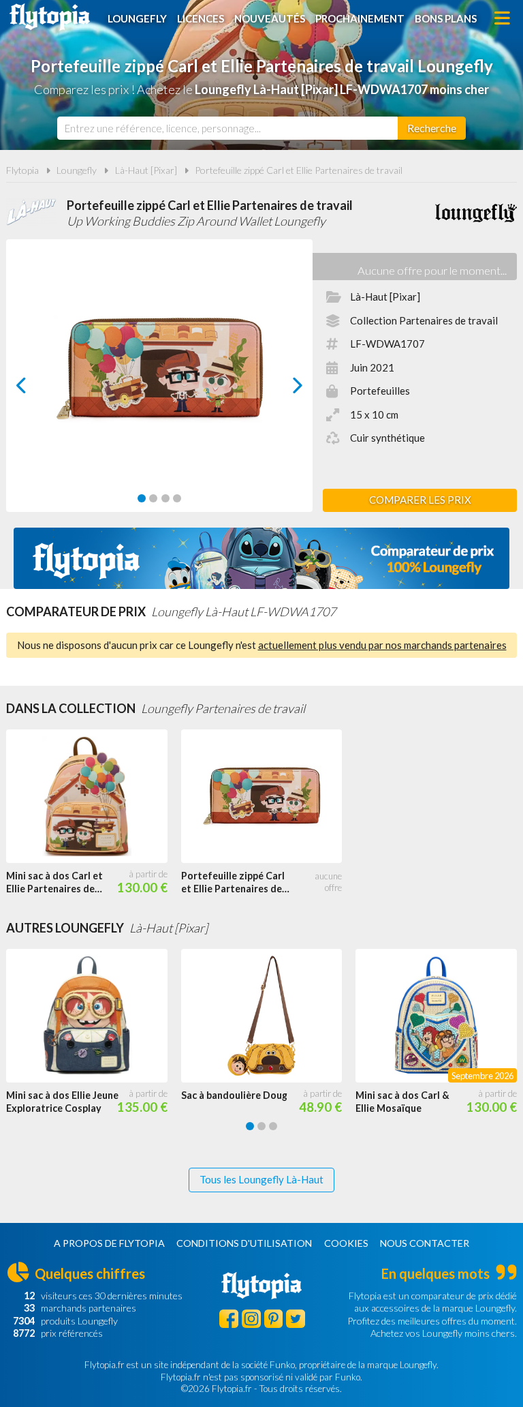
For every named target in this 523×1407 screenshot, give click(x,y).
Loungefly (137, 18)
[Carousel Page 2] (153, 498)
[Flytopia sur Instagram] (251, 1319)
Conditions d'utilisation (244, 1243)
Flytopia (50, 17)
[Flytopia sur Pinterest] (273, 1319)
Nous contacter (424, 1243)
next (282, 389)
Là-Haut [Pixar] (146, 170)
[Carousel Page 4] (177, 498)
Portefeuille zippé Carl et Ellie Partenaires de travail (298, 170)
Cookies (346, 1243)
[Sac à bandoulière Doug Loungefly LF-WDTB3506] (268, 1016)
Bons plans (446, 18)
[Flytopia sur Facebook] (228, 1319)
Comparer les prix (420, 500)
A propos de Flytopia (109, 1243)
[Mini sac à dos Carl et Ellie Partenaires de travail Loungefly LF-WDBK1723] (93, 796)
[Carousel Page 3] (165, 498)
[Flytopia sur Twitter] (295, 1319)
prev (36, 389)
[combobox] (227, 128)
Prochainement (360, 18)
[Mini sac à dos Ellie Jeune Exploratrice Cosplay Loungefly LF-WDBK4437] (93, 1016)
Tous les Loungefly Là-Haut (261, 1179)
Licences (200, 18)
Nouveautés (269, 18)
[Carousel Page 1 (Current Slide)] (142, 498)
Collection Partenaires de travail (424, 320)
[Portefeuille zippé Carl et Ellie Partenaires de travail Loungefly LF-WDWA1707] (268, 796)
